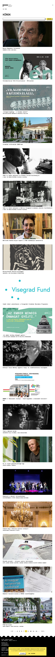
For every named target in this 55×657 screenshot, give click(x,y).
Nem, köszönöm (32, 653)
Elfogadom (22, 653)
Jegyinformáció (4, 644)
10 (31, 631)
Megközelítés (4, 642)
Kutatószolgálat (5, 645)
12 (37, 631)
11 (34, 631)
